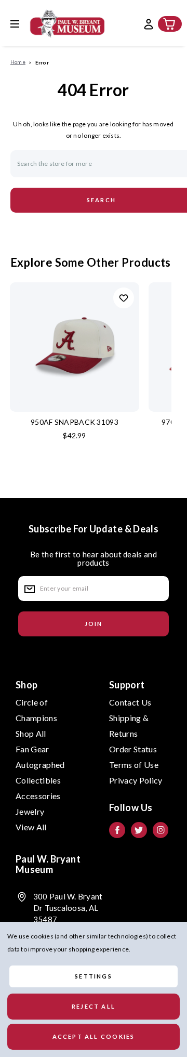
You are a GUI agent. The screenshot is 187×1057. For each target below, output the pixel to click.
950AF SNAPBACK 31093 (74, 421)
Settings (93, 976)
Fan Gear (32, 749)
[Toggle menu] (22, 23)
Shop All (31, 733)
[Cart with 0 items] (169, 24)
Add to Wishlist (123, 298)
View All (31, 827)
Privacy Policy (135, 780)
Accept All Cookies (93, 1036)
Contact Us (130, 702)
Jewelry (30, 811)
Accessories (38, 796)
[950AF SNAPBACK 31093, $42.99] (74, 347)
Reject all (93, 1006)
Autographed (40, 764)
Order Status (133, 749)
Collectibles (38, 780)
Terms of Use (133, 764)
